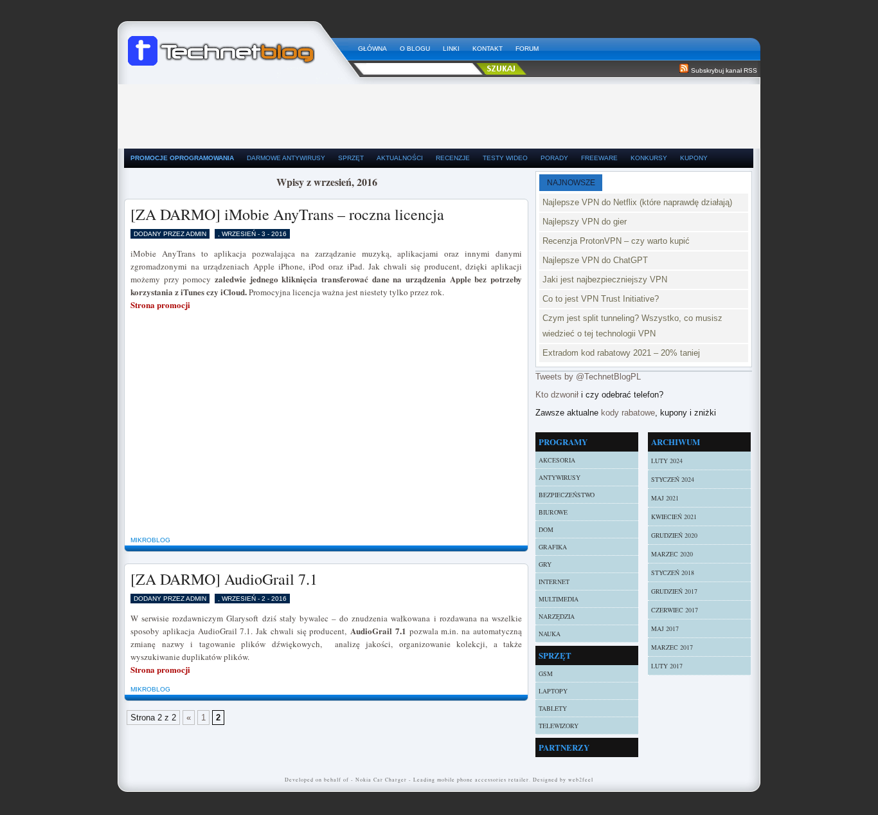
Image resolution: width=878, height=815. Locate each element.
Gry (545, 564)
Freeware (599, 157)
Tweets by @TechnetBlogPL (588, 376)
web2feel (580, 779)
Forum (527, 48)
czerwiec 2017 (674, 609)
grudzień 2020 (674, 535)
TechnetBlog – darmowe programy (237, 45)
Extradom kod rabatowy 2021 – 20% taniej (621, 353)
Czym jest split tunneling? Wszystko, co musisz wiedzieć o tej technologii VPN (632, 325)
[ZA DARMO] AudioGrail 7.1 (224, 579)
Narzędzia (557, 616)
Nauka (549, 633)
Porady (554, 157)
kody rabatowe (628, 412)
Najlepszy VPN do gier (584, 221)
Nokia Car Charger (381, 779)
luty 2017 (667, 665)
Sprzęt (351, 157)
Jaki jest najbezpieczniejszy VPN (604, 279)
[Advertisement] (439, 113)
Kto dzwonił (556, 394)
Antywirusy (559, 477)
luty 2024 (667, 460)
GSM (546, 673)
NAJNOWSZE (571, 182)
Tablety (553, 708)
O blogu (415, 48)
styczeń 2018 (672, 572)
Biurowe (553, 512)
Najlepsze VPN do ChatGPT (595, 260)
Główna (372, 48)
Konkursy (649, 157)
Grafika (553, 546)
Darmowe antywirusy (286, 157)
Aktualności (400, 157)
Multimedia (558, 598)
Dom (546, 529)
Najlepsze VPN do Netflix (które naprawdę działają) (637, 202)
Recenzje (453, 157)
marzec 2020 (672, 553)
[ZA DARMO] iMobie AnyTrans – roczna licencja (287, 214)
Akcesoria (557, 459)
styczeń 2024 (672, 479)
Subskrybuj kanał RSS (724, 70)
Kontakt (487, 48)
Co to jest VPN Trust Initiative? (600, 299)
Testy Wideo (505, 157)
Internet (554, 581)
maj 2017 (665, 628)
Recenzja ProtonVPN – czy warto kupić (616, 241)
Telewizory (558, 725)
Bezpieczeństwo (567, 494)
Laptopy (553, 690)
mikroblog (150, 540)
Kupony (694, 157)
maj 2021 (665, 497)
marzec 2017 (672, 647)
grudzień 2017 (674, 591)
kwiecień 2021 (674, 516)
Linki (451, 48)
